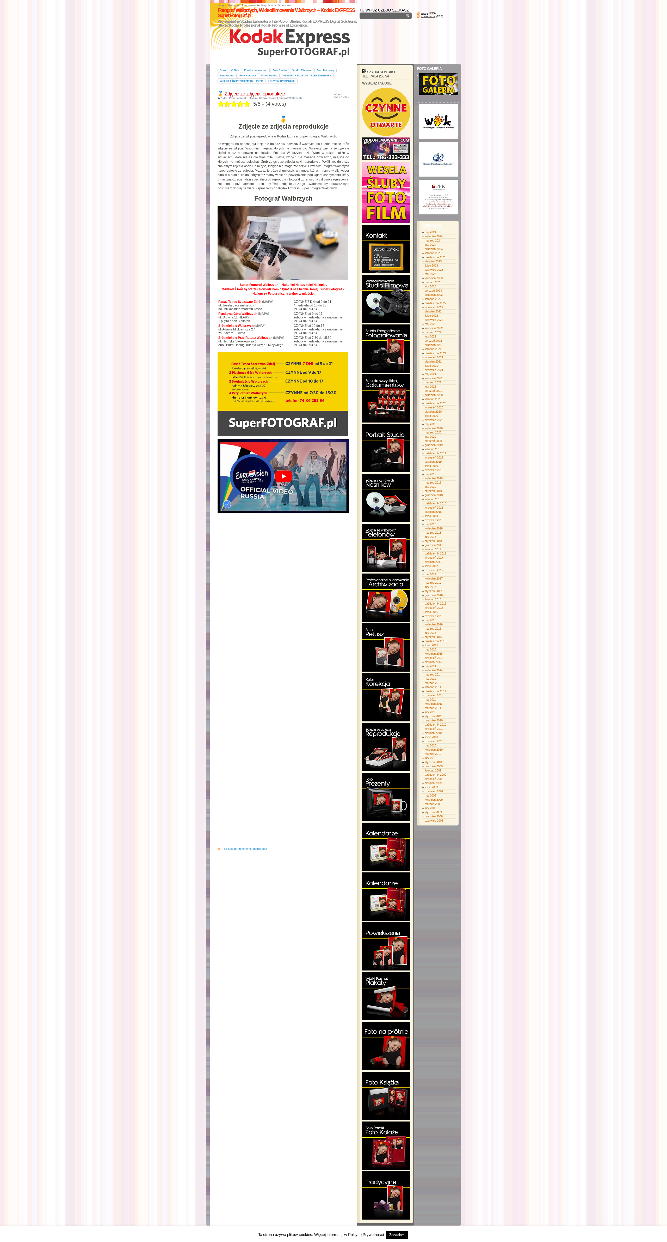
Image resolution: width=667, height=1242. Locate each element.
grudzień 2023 (434, 248)
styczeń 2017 (433, 591)
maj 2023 (430, 273)
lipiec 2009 (431, 787)
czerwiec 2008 (434, 820)
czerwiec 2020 (434, 419)
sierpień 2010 (433, 732)
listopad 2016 (433, 599)
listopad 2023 (433, 253)
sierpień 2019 (433, 461)
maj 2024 (430, 232)
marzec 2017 (433, 582)
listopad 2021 (433, 349)
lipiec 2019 (431, 465)
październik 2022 (435, 303)
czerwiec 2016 (434, 616)
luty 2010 (430, 757)
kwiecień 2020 (434, 428)
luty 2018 (430, 536)
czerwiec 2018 (434, 520)
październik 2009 (435, 774)
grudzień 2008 (434, 816)
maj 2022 (430, 323)
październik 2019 (435, 453)
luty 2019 (430, 486)
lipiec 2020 (431, 415)
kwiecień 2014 (434, 670)
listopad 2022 (433, 298)
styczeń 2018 (433, 540)
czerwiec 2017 (434, 570)
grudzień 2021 (434, 344)
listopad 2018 (433, 499)
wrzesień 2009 (434, 778)
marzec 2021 (433, 382)
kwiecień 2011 (433, 703)
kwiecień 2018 (434, 528)
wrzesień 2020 (434, 407)
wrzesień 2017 (434, 557)
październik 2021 (435, 353)
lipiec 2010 (431, 737)
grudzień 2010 (434, 720)
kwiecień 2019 (434, 478)
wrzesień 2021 (434, 357)
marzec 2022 (433, 332)
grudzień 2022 (434, 294)
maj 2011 (430, 699)
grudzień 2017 (434, 545)
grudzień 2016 (434, 595)
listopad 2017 (433, 549)
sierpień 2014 (433, 662)
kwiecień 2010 (434, 749)
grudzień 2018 (434, 495)
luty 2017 (430, 586)
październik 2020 (435, 403)
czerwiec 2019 (434, 470)
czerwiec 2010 (434, 741)
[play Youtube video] (283, 476)
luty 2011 (430, 712)
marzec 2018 (433, 532)
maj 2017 (430, 574)
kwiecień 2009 (434, 799)
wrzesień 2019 (434, 457)
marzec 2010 (433, 753)
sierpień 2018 (433, 511)
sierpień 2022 (433, 311)
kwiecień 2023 (434, 278)
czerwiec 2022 (434, 319)
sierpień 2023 (433, 261)
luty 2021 (430, 386)
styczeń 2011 (433, 716)
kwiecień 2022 (434, 328)
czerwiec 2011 (434, 695)
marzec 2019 (433, 482)
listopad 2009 (433, 770)
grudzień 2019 (434, 445)
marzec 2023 (433, 282)
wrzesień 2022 (434, 307)
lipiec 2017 (431, 566)
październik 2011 (435, 691)
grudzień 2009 (434, 766)
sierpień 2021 (433, 361)
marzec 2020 (433, 432)
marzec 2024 (433, 240)
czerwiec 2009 (434, 791)
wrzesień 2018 (434, 507)
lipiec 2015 (431, 645)
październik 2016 (435, 603)
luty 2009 (430, 808)
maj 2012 (430, 678)
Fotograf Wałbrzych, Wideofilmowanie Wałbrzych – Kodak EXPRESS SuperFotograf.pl (286, 12)
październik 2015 (435, 641)
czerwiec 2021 (434, 369)
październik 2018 (435, 503)
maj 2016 (430, 620)
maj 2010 (430, 745)
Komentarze (428, 16)
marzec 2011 (433, 707)
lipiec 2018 (431, 515)
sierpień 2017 (433, 561)
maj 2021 (430, 374)
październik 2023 (435, 257)
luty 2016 (430, 632)
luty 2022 (430, 336)
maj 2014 (430, 666)
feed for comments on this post (244, 848)
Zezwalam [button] (397, 1235)
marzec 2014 (433, 674)
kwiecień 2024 (434, 236)
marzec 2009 (433, 803)
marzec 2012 (433, 682)
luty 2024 (430, 244)
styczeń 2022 (433, 340)
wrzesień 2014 (434, 657)
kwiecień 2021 (434, 378)
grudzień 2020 (434, 394)
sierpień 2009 (433, 783)
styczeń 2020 (433, 440)
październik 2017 (435, 553)
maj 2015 (430, 649)
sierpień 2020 (433, 411)
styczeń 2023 (433, 290)
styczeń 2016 (433, 636)
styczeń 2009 (433, 812)
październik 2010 (435, 724)
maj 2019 (430, 474)
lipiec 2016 (431, 611)
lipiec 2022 (431, 315)
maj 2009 (430, 795)
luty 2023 (430, 286)
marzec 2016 (433, 628)
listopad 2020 (433, 399)
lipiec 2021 (431, 365)
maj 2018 (430, 524)
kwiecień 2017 (434, 578)
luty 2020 (430, 436)
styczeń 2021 (433, 390)
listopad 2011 (433, 687)
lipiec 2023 (431, 265)
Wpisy (424, 13)
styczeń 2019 (433, 490)
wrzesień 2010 (434, 728)
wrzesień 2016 (434, 607)
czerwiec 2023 (434, 269)
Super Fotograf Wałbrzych (285, 98)
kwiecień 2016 (434, 624)
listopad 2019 (433, 449)
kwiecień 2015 (434, 653)
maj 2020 (430, 424)
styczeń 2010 (433, 762)
